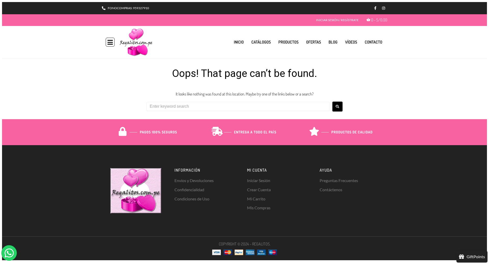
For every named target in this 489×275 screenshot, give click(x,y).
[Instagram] (383, 8)
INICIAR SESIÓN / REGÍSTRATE (337, 20)
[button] (110, 42)
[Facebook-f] (375, 8)
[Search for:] (238, 106)
